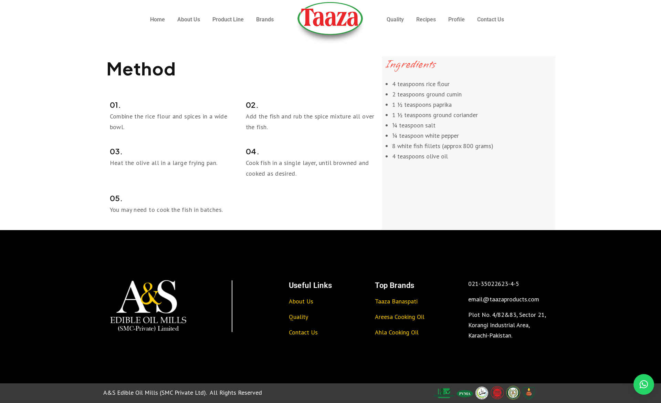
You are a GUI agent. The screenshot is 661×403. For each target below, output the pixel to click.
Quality (395, 19)
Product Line (228, 19)
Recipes (426, 19)
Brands (265, 19)
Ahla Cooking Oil (397, 332)
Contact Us (490, 19)
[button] (643, 384)
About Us (188, 19)
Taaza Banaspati (396, 301)
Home (157, 19)
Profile (456, 19)
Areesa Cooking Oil (399, 317)
